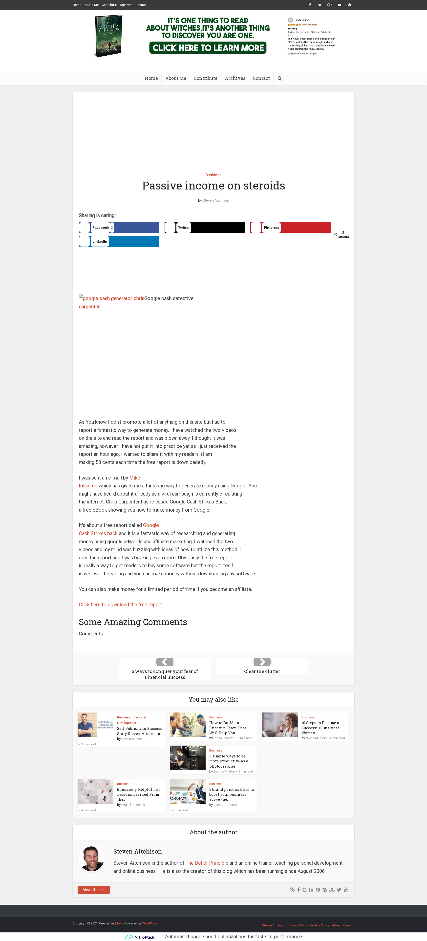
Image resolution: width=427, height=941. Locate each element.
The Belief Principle (207, 863)
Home (77, 5)
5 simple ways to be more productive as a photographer (228, 761)
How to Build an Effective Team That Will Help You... (227, 727)
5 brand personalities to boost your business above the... (231, 794)
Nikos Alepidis (316, 738)
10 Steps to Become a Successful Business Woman (320, 727)
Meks (119, 923)
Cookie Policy (319, 925)
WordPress (150, 923)
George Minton (224, 771)
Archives (126, 5)
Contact (141, 5)
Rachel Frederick (133, 805)
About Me (92, 5)
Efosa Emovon (224, 738)
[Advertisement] (213, 128)
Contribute (109, 5)
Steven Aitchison (216, 200)
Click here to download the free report (120, 604)
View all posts (93, 890)
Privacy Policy (298, 925)
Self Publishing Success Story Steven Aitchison (139, 731)
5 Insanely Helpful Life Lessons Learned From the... (138, 794)
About (336, 925)
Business (213, 175)
